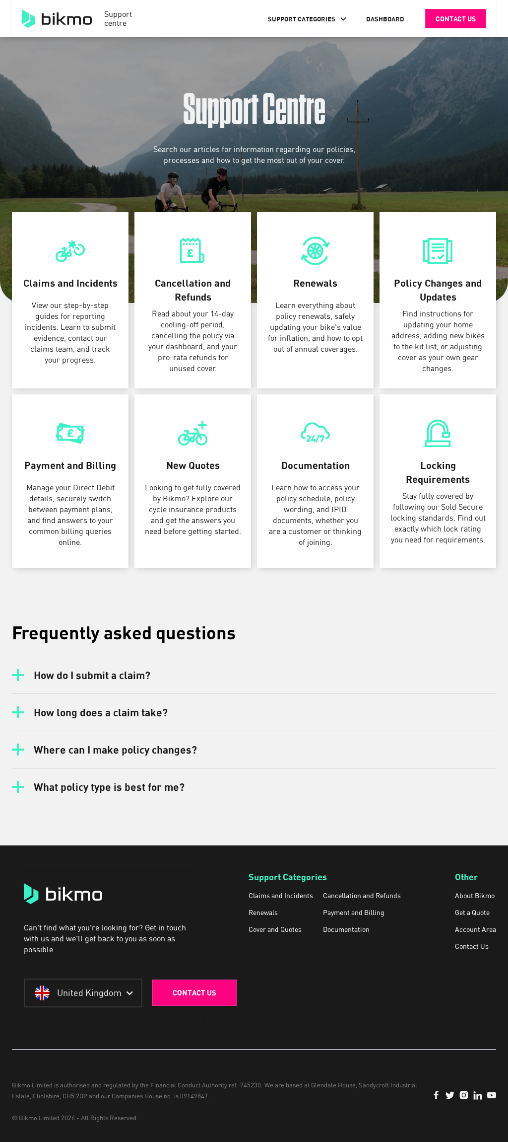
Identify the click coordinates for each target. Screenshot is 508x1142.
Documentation (346, 929)
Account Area (475, 929)
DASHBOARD (385, 18)
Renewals (263, 912)
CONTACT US (194, 992)
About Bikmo (475, 895)
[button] (307, 18)
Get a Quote (472, 912)
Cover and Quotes (275, 929)
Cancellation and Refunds (362, 895)
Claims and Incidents (281, 895)
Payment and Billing (353, 912)
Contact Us (472, 946)
